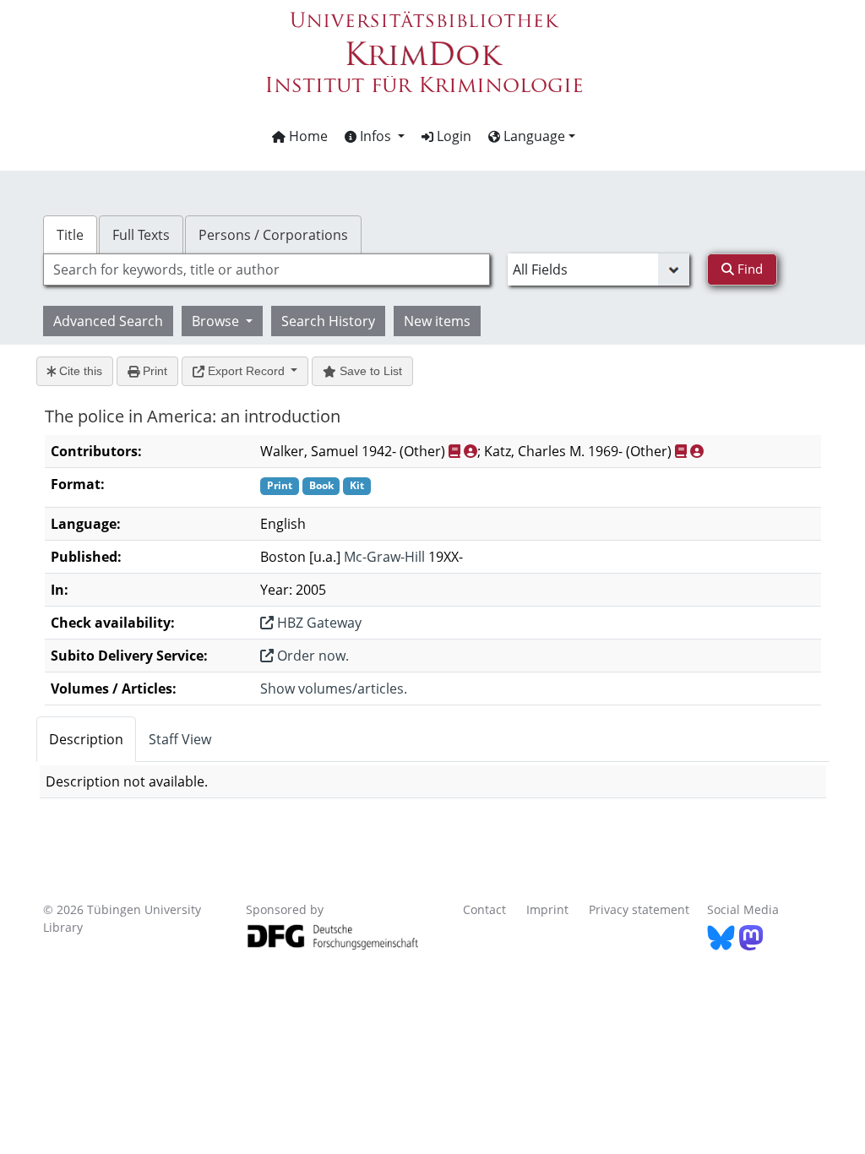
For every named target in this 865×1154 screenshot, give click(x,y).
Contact (484, 909)
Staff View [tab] (180, 739)
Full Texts (141, 235)
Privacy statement (639, 909)
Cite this (79, 371)
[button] (374, 136)
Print (153, 371)
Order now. (311, 655)
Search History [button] (328, 321)
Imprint (547, 909)
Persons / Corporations (273, 235)
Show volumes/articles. (333, 688)
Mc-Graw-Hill (384, 556)
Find (748, 268)
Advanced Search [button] (108, 321)
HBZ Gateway (318, 622)
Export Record (246, 371)
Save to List (369, 371)
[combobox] (266, 269)
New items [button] (437, 321)
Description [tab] (86, 739)
